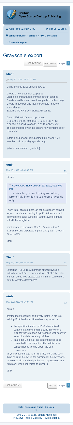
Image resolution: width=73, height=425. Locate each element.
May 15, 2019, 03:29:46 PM (19, 262)
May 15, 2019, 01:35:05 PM (23, 79)
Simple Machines (47, 414)
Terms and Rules (34, 407)
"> (36, 410)
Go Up (52, 385)
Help (20, 407)
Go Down (50, 63)
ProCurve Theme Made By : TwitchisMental (36, 417)
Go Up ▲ (50, 407)
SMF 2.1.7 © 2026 (26, 414)
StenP (10, 73)
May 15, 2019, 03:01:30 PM (19, 170)
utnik (9, 164)
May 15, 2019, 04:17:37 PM (19, 302)
